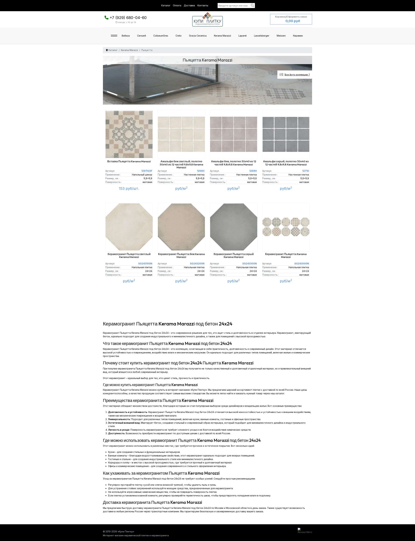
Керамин (298, 35)
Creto (179, 35)
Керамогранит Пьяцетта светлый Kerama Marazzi (129, 255)
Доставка (189, 5)
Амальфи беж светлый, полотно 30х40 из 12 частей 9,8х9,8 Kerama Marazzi (181, 164)
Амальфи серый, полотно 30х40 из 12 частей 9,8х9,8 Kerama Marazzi (286, 163)
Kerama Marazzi (222, 35)
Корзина (280, 16)
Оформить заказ (297, 16)
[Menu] (114, 36)
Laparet (242, 35)
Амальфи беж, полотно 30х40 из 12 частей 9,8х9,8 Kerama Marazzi (233, 163)
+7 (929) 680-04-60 (128, 17)
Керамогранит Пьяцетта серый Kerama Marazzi (234, 255)
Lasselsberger (261, 35)
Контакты (202, 5)
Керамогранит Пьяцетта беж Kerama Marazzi (181, 255)
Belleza (126, 35)
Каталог (165, 5)
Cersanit (141, 35)
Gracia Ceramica (198, 35)
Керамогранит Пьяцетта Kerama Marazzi (286, 255)
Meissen (281, 35)
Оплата (177, 5)
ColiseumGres (160, 35)
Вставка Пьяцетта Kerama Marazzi (129, 161)
